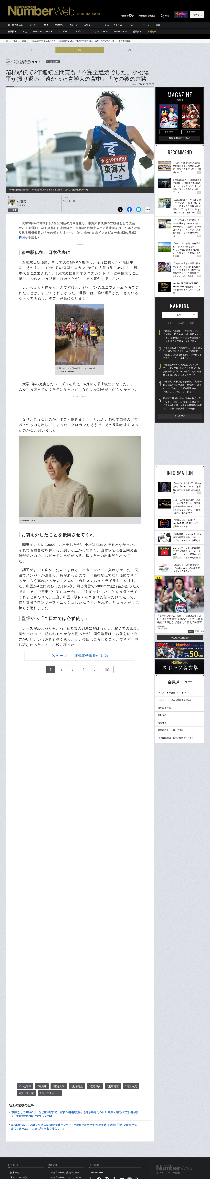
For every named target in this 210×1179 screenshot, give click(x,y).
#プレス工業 (26, 1093)
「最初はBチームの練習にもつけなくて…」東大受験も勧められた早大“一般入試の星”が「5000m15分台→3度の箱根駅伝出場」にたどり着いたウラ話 (182, 369)
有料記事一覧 (164, 708)
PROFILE (13, 210)
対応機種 (162, 722)
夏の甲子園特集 (15, 25)
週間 (192, 323)
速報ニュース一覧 (18, 1177)
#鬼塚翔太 (77, 1086)
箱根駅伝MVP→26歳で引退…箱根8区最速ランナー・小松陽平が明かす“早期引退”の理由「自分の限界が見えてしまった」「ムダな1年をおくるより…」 (74, 1126)
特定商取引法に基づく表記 (171, 730)
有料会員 (197, 14)
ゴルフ (131, 25)
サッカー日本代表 (113, 25)
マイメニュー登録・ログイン (172, 692)
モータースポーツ (41, 31)
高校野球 (59, 25)
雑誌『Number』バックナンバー (66, 1177)
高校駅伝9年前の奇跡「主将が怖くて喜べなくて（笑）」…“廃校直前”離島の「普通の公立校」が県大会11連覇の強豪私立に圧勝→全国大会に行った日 (182, 403)
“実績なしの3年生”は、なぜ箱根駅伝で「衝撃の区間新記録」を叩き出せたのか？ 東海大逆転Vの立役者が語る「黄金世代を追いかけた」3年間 (74, 1114)
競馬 (158, 25)
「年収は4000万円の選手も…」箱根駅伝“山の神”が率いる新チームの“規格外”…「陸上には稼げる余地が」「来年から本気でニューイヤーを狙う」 (182, 353)
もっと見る (180, 416)
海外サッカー (90, 25)
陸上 (15, 41)
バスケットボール (98, 31)
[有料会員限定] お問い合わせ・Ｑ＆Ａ (176, 737)
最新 (169, 323)
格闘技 (11, 31)
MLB (46, 25)
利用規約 (162, 715)
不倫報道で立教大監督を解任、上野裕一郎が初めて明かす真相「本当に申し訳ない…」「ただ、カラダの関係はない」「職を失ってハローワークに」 (182, 386)
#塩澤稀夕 (95, 1086)
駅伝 (24, 41)
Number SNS (97, 1172)
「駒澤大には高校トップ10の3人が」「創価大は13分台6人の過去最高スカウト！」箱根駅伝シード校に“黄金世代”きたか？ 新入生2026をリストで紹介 (182, 336)
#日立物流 (131, 1086)
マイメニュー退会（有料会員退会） (175, 700)
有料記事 (152, 31)
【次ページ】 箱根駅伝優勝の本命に (80, 656)
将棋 (24, 31)
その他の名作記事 (180, 637)
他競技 (136, 31)
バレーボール (120, 31)
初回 (22, 237)
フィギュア (78, 31)
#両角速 (42, 1086)
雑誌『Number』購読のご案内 (65, 1172)
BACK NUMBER (54, 62)
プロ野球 (33, 25)
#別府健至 (113, 1086)
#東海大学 (59, 1086)
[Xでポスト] (120, 210)
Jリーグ (73, 25)
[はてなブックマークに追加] (138, 210)
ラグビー (62, 31)
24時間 (180, 323)
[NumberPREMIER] (181, 14)
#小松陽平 (25, 1086)
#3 (129, 50)
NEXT (108, 669)
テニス (146, 25)
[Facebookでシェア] (129, 210)
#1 (30, 50)
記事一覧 (14, 1172)
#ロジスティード (50, 1093)
